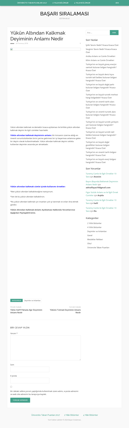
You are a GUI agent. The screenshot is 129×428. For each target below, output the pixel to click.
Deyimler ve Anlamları (32, 300)
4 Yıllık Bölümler (82, 3)
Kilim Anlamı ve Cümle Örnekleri (100, 60)
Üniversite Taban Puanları (98, 247)
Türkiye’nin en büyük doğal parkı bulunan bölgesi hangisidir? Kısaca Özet (100, 87)
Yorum (14, 333)
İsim (12, 364)
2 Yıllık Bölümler (61, 3)
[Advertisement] (45, 108)
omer (12, 43)
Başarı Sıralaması (64, 14)
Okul (89, 243)
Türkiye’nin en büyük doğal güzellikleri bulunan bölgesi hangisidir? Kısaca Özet (97, 145)
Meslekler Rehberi (95, 239)
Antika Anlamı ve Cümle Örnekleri (100, 56)
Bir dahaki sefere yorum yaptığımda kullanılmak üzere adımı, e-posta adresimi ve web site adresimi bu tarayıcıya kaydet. (44, 392)
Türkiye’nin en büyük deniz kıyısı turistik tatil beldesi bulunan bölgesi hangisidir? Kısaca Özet (101, 77)
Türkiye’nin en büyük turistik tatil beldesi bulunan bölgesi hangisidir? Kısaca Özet (101, 135)
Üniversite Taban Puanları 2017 (32, 3)
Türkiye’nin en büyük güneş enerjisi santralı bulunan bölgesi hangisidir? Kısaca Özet (101, 67)
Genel (89, 235)
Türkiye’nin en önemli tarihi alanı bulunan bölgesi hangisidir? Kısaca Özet (100, 104)
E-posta (13, 375)
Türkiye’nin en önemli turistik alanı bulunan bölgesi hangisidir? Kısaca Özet (101, 114)
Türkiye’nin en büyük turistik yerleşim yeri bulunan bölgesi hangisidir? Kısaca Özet (102, 125)
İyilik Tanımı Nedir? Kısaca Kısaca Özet (102, 45)
